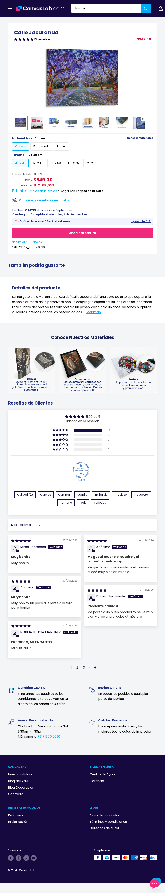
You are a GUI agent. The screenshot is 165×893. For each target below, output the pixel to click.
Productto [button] (141, 495)
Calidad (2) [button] (25, 495)
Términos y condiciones (108, 821)
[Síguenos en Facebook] (11, 858)
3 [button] (84, 667)
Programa (16, 815)
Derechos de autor (104, 828)
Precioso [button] (121, 495)
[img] (21, 541)
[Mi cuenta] (161, 8)
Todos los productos (33, 21)
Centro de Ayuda (103, 774)
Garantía (97, 781)
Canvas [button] (45, 495)
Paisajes (36, 242)
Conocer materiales (140, 138)
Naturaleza (19, 242)
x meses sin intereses (34, 191)
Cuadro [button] (82, 495)
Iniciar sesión (18, 821)
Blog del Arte (18, 781)
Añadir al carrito (82, 233)
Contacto (15, 794)
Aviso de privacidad (105, 815)
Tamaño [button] (66, 503)
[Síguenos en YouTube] (34, 858)
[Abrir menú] (10, 8)
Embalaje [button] (101, 495)
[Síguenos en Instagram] (18, 858)
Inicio (11, 21)
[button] (24, 39)
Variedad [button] (100, 503)
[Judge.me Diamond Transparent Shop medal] (81, 470)
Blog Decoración (21, 787)
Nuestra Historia (20, 774)
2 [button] (77, 667)
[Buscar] (146, 8)
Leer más (93, 312)
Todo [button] (83, 503)
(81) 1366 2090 (49, 736)
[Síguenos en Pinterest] (26, 858)
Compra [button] (64, 495)
